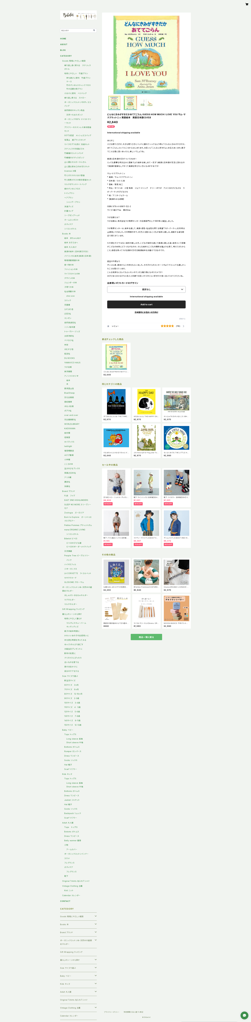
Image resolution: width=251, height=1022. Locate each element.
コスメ (67, 858)
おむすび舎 (69, 349)
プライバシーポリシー (111, 1012)
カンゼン (67, 318)
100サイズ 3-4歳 (72, 703)
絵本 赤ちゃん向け (72, 238)
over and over (71, 415)
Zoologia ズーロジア (74, 513)
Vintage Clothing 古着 (72, 886)
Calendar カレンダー (71, 895)
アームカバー (71, 849)
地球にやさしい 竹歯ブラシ (76, 73)
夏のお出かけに (71, 667)
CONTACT (65, 901)
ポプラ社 (68, 411)
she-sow (70, 296)
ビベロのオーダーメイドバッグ (78, 547)
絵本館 (67, 433)
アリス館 (67, 477)
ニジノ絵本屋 (69, 327)
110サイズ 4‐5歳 (72, 707)
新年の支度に (70, 653)
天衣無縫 (68, 551)
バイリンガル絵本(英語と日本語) (78, 256)
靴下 (66, 876)
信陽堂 (67, 437)
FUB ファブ (69, 496)
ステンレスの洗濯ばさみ (74, 149)
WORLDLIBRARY (71, 424)
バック (69, 560)
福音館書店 (69, 451)
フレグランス (69, 863)
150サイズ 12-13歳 (72, 725)
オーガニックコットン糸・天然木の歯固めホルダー (76, 942)
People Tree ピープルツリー (77, 555)
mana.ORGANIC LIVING (74, 530)
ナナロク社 (69, 340)
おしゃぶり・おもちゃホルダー (76, 595)
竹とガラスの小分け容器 (74, 175)
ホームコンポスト (71, 220)
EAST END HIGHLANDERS (77, 500)
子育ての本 (69, 287)
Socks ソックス (71, 760)
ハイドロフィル (70, 564)
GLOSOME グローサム (74, 582)
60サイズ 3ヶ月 (71, 685)
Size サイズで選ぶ (70, 676)
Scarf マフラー (70, 769)
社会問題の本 (70, 291)
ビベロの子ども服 (73, 543)
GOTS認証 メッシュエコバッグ (77, 135)
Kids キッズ (67, 774)
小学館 (67, 459)
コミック (67, 300)
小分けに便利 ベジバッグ (75, 93)
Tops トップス (70, 734)
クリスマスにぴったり (73, 658)
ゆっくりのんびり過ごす (73, 644)
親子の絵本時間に (71, 631)
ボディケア (68, 224)
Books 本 (66, 234)
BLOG (63, 50)
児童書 (67, 305)
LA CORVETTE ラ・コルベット (77, 573)
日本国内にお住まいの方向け (146, 312)
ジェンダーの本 (70, 282)
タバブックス (69, 442)
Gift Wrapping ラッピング (73, 609)
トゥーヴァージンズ (72, 331)
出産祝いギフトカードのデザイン (122, 283)
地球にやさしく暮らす (73, 618)
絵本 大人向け (70, 247)
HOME (63, 39)
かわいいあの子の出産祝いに (76, 635)
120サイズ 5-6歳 (72, 711)
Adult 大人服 (67, 823)
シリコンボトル (70, 229)
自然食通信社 (70, 322)
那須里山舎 (69, 388)
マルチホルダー (70, 604)
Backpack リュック (72, 813)
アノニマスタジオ (71, 376)
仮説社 (67, 354)
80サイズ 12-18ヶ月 (73, 694)
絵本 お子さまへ (71, 242)
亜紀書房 (68, 402)
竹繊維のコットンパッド (73, 153)
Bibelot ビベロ (70, 538)
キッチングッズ (72, 627)
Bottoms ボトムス (72, 747)
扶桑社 (67, 486)
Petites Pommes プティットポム (78, 525)
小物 (66, 845)
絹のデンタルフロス (72, 189)
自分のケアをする (71, 671)
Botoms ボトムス (71, 831)
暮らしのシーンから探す (72, 614)
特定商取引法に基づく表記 (133, 1012)
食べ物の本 (69, 265)
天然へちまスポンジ (74, 115)
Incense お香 (70, 171)
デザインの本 (69, 278)
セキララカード (70, 578)
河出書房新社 (70, 419)
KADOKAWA (69, 428)
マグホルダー (69, 600)
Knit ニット (68, 890)
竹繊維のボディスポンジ (74, 157)
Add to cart (146, 304)
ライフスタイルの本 (72, 274)
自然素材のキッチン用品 (74, 110)
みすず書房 (69, 455)
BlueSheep (69, 393)
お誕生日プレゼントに (73, 649)
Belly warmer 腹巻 (72, 840)
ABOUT (63, 44)
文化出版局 (69, 397)
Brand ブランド (68, 491)
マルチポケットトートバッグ (75, 184)
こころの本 (68, 464)
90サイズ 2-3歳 (71, 698)
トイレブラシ (69, 193)
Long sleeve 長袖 (74, 739)
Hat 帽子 (68, 765)
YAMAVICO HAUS (72, 362)
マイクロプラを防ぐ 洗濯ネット (77, 144)
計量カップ (68, 211)
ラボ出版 (68, 367)
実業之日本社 (70, 473)
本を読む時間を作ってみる (75, 640)
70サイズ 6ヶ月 (71, 689)
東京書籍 (68, 371)
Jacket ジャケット (72, 800)
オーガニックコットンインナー (76, 854)
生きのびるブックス (72, 468)
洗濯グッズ (68, 206)
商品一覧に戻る (146, 637)
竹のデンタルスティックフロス (78, 85)
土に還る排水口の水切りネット (77, 166)
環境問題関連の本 (72, 260)
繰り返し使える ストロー (75, 98)
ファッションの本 (71, 269)
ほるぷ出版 (69, 406)
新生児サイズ (70, 680)
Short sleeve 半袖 (74, 742)
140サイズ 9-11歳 (72, 720)
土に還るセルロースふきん (75, 162)
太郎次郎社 (69, 336)
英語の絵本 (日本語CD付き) (76, 251)
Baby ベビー (67, 730)
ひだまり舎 (68, 309)
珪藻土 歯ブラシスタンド (75, 140)
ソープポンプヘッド (72, 215)
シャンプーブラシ (73, 202)
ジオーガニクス (70, 569)
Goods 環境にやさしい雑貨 (74, 61)
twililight (68, 446)
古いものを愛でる (71, 662)
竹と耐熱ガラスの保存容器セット (78, 180)
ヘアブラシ (68, 197)
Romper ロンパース (72, 751)
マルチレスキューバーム (76, 623)
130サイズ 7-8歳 (72, 716)
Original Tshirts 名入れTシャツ (76, 881)
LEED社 (67, 314)
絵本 (68, 380)
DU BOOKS (69, 358)
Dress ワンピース (71, 756)
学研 (66, 345)
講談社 (67, 482)
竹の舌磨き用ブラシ (74, 89)
